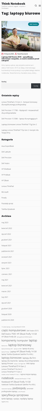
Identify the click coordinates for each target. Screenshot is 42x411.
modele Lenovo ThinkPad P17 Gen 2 (10, 374)
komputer (22, 340)
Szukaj (4, 82)
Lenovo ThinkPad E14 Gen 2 (14, 366)
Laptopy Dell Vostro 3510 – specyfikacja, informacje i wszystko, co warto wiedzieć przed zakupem (20, 59)
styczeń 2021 (6, 303)
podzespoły (19, 388)
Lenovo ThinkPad (8, 186)
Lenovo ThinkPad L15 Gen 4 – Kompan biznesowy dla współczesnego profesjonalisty (19, 103)
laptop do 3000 (18, 348)
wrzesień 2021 (7, 257)
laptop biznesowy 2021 (7, 348)
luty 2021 (5, 297)
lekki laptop (30, 363)
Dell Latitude (6, 152)
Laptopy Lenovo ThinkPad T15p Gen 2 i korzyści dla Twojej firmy (20, 131)
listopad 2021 (6, 245)
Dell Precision (6, 157)
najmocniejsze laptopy (28, 374)
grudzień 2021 (7, 240)
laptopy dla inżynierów (10, 361)
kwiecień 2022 (7, 228)
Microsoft (5, 192)
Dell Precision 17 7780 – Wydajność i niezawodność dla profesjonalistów (20, 111)
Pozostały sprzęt (7, 203)
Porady (4, 198)
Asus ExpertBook (8, 146)
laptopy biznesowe (12, 357)
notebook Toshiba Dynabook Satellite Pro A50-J (18, 384)
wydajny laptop (26, 398)
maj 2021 (5, 280)
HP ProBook (6, 175)
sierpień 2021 (7, 263)
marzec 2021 (6, 291)
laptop (33, 340)
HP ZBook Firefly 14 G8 (27, 333)
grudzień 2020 (7, 308)
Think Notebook (13, 3)
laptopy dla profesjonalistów (29, 361)
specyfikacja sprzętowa (15, 395)
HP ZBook (5, 180)
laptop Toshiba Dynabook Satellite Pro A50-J (17, 354)
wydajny (16, 399)
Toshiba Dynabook (8, 209)
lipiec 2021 (6, 268)
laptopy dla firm (29, 357)
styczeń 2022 (6, 234)
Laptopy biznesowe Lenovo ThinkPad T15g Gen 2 (19, 124)
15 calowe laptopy (6, 327)
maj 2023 (5, 222)
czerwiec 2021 (7, 274)
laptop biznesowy (19, 345)
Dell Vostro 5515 (33, 331)
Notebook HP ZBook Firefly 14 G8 (16, 381)
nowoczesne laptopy (7, 388)
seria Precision (21, 391)
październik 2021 (8, 251)
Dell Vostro (33, 24)
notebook (8, 378)
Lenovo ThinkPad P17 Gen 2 (12, 372)
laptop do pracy (28, 348)
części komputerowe (14, 330)
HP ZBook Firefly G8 (9, 337)
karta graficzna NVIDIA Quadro (24, 337)
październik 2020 (8, 320)
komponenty (9, 340)
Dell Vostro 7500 (9, 333)
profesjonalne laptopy (9, 391)
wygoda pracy (5, 401)
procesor (30, 388)
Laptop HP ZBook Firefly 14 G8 (23, 351)
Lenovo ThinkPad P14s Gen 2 (12, 369)
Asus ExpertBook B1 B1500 (18, 327)
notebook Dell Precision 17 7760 (22, 378)
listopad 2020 (6, 314)
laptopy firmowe (7, 363)
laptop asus (4, 345)
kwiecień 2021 (7, 286)
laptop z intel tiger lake (19, 363)
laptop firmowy (5, 352)
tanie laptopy (7, 398)
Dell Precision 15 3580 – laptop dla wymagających (19, 119)
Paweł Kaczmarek (22, 54)
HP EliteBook (6, 169)
